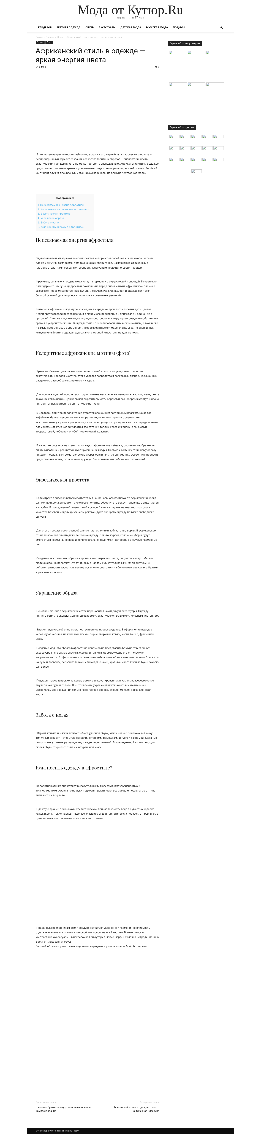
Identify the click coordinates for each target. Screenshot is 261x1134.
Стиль (60, 37)
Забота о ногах (48, 222)
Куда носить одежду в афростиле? (61, 226)
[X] (47, 74)
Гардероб (45, 27)
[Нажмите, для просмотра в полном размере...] (97, 873)
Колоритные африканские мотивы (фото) (65, 209)
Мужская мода (157, 27)
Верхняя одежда (68, 27)
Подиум (179, 27)
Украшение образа (51, 218)
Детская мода (130, 27)
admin (42, 66)
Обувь (89, 27)
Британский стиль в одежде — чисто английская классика (136, 1109)
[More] (72, 74)
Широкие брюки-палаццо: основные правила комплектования (63, 1109)
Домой (39, 37)
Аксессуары (107, 27)
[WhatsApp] (63, 74)
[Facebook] (39, 74)
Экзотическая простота (54, 213)
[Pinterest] (55, 74)
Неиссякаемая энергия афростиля (61, 204)
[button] (221, 27)
